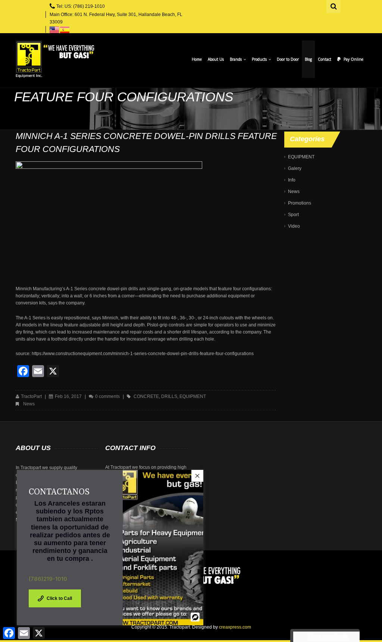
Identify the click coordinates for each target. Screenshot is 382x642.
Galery (294, 168)
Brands (236, 59)
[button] (197, 476)
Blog (308, 59)
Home (197, 59)
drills (169, 396)
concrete (146, 396)
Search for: (333, 5)
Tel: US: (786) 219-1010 (80, 6)
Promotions (299, 203)
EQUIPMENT (301, 156)
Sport (293, 214)
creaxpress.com (235, 627)
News (29, 404)
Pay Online (353, 59)
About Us (216, 59)
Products (260, 59)
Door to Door (288, 59)
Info (291, 180)
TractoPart (31, 396)
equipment (192, 396)
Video (294, 226)
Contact (324, 59)
